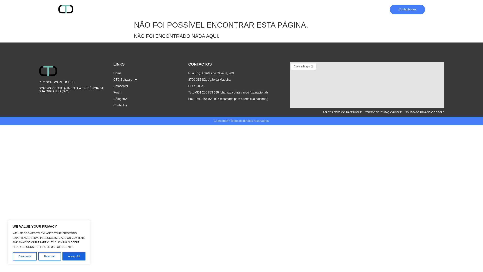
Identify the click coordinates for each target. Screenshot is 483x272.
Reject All (49, 256)
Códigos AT (359, 9)
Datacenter (323, 9)
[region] (49, 242)
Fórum (341, 9)
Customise (24, 256)
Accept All (74, 256)
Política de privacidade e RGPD (424, 112)
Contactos (379, 9)
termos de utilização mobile (383, 112)
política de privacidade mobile (342, 112)
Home (277, 9)
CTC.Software (296, 9)
